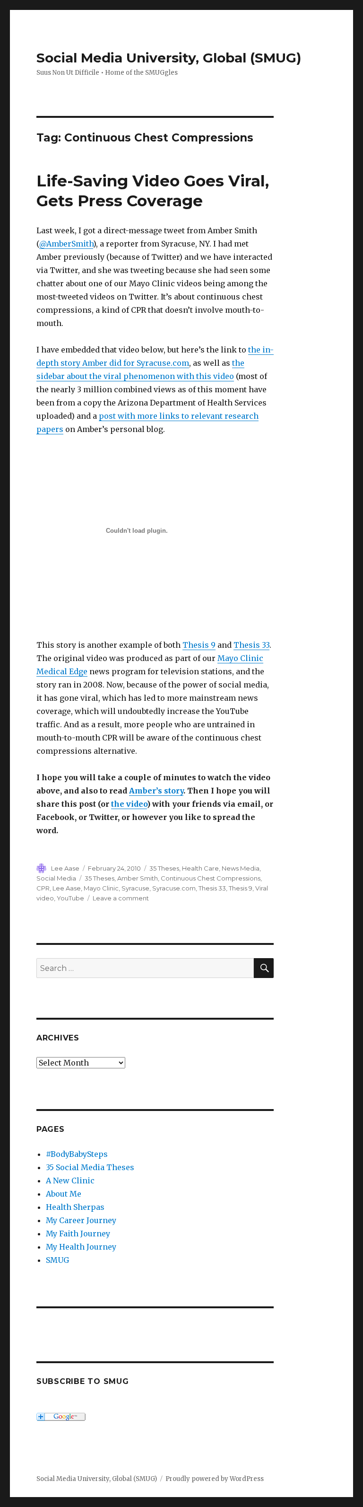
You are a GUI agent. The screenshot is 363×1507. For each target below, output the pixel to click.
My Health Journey (81, 1246)
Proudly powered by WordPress (214, 1479)
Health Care (200, 868)
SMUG (57, 1260)
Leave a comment (121, 898)
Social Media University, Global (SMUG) (168, 58)
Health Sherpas (75, 1207)
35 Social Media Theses (90, 1167)
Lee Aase (65, 868)
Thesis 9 (199, 645)
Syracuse (135, 888)
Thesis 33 (251, 645)
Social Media (56, 878)
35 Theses (164, 868)
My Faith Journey (78, 1233)
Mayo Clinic (101, 888)
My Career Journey (81, 1220)
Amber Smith (137, 878)
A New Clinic (70, 1180)
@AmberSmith (66, 243)
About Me (63, 1194)
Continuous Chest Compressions (210, 878)
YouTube (70, 898)
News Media (240, 868)
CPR (43, 888)
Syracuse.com (174, 888)
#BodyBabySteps (77, 1154)
